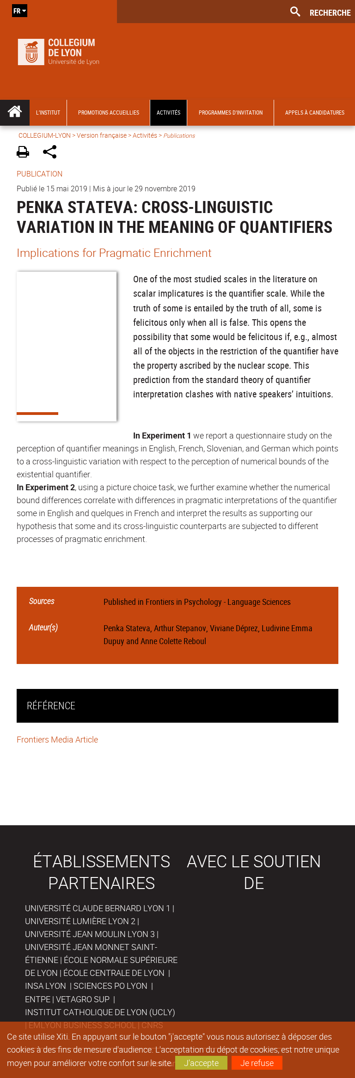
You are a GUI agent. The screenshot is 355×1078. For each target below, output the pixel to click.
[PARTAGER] (53, 153)
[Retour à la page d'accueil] (58, 50)
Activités (145, 135)
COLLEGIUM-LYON (44, 135)
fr (16, 10)
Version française (102, 135)
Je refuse (257, 1062)
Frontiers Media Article (57, 739)
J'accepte (201, 1062)
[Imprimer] (26, 153)
